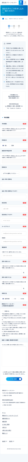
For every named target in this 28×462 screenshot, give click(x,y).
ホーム (6, 18)
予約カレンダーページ (16, 128)
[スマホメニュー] (25, 2)
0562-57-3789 (15, 62)
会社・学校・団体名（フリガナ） (9, 191)
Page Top (19, 441)
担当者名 (4, 203)
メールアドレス (6, 226)
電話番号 (4, 247)
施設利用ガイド (6, 418)
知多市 (10, 441)
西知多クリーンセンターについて (10, 415)
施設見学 (4, 421)
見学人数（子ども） (7, 277)
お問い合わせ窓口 (6, 430)
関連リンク (4, 433)
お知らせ (4, 427)
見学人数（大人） (6, 261)
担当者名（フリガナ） (7, 214)
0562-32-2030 (15, 74)
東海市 (3, 441)
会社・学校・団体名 (7, 179)
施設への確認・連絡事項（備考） (10, 340)
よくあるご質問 (5, 424)
